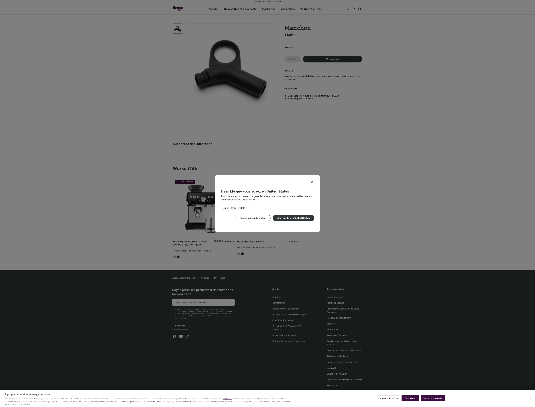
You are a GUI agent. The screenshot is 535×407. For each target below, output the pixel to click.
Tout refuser (410, 398)
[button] (293, 218)
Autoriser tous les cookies (433, 398)
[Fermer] (530, 398)
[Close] (312, 181)
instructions (227, 399)
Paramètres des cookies (388, 398)
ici (154, 401)
